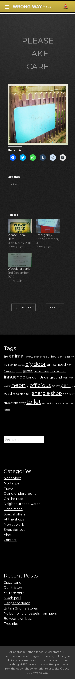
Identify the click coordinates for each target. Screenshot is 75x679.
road (8, 393)
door (39, 364)
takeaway (19, 402)
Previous (23, 307)
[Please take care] (38, 143)
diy (29, 364)
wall (44, 403)
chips (13, 364)
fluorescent (9, 371)
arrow (29, 356)
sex (28, 394)
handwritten (58, 371)
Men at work (14, 525)
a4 (6, 356)
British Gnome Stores (21, 608)
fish (69, 364)
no (27, 386)
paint (56, 386)
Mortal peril (13, 483)
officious (40, 385)
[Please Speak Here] (20, 226)
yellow (7, 409)
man (65, 377)
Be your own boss (18, 619)
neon (18, 385)
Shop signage (14, 530)
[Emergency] (48, 226)
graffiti (28, 371)
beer (36, 357)
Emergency (44, 235)
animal (17, 356)
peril (66, 385)
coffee (21, 365)
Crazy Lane (12, 583)
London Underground (44, 377)
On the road (13, 499)
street (8, 402)
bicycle (43, 357)
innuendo (14, 377)
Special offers (14, 514)
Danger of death (17, 603)
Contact (10, 540)
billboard (53, 356)
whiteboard (59, 403)
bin (62, 356)
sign (65, 393)
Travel (9, 488)
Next (55, 307)
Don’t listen (13, 588)
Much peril (12, 598)
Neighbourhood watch (22, 504)
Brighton (69, 357)
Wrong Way (40, 672)
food (19, 371)
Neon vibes (12, 478)
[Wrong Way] (41, 7)
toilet (33, 401)
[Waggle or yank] (20, 260)
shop (56, 393)
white (50, 403)
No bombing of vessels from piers (30, 613)
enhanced (56, 364)
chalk (6, 365)
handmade (41, 371)
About (9, 535)
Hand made (13, 509)
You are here (14, 593)
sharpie (41, 393)
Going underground (20, 494)
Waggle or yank (19, 269)
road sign (19, 393)
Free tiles (11, 624)
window (70, 403)
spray (72, 394)
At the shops (14, 519)
